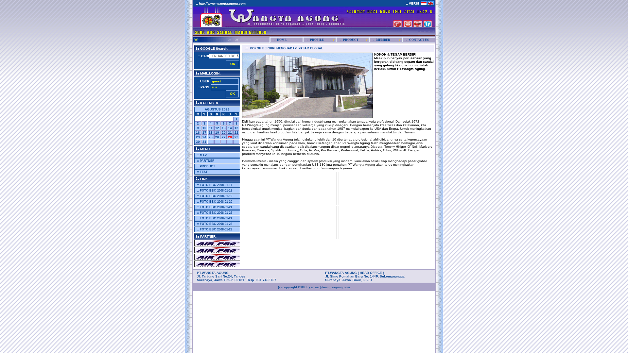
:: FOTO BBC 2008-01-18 (214, 190)
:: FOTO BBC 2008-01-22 (214, 212)
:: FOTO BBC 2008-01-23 (214, 229)
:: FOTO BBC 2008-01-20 (214, 201)
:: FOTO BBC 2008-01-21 (214, 207)
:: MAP (201, 155)
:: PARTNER (205, 160)
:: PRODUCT (205, 166)
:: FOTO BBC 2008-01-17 (214, 185)
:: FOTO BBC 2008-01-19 (214, 196)
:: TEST (202, 172)
